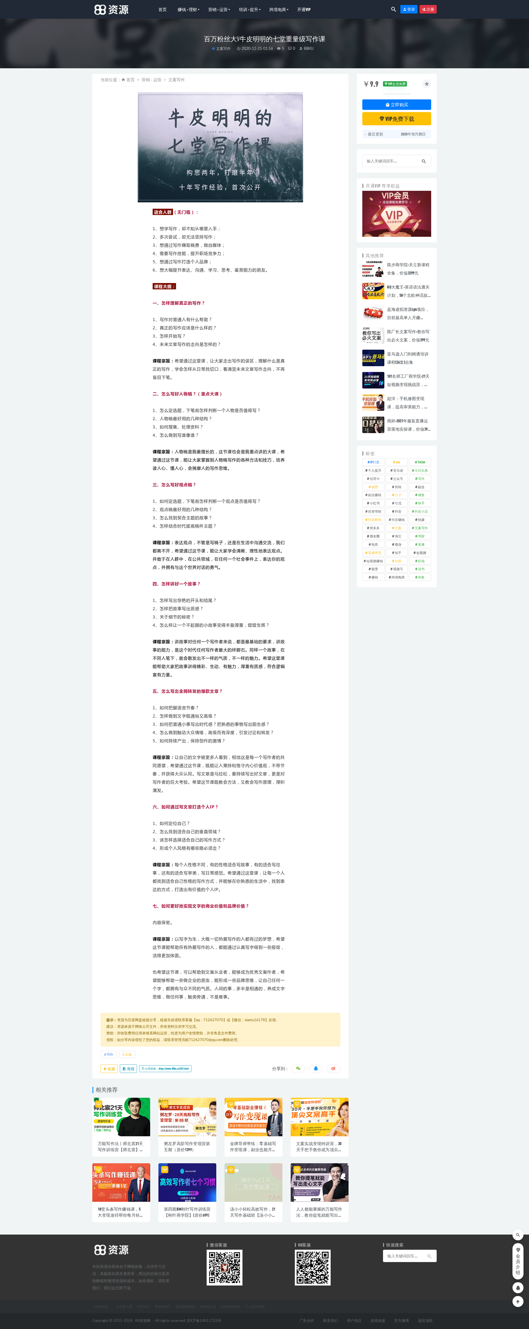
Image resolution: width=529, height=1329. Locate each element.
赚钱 (374, 577)
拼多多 (375, 528)
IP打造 (374, 462)
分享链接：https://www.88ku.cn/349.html (166, 1068)
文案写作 (223, 48)
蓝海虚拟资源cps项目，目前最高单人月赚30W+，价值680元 (408, 317)
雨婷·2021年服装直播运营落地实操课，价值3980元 (409, 429)
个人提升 (374, 470)
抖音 (398, 511)
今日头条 (421, 470)
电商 (374, 544)
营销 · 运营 (218, 9)
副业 (421, 487)
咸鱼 (421, 495)
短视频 (421, 553)
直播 (421, 544)
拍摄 (421, 519)
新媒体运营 (208, 1306)
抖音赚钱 (398, 519)
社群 (398, 561)
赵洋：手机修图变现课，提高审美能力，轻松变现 (407, 406)
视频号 (398, 569)
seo (398, 462)
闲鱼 (421, 577)
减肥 (374, 487)
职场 (421, 561)
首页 (162, 9)
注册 (430, 9)
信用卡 (375, 478)
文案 (128, 1054)
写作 (110, 1054)
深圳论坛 (143, 1306)
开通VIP (304, 9)
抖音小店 (421, 511)
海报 (130, 1068)
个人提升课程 (255, 1306)
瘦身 (398, 544)
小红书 (375, 503)
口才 (398, 495)
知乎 (398, 553)
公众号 (398, 478)
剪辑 (398, 487)
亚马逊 (398, 470)
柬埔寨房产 (163, 1306)
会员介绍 (518, 1264)
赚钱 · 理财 (187, 9)
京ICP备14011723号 (204, 1321)
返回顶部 (425, 1321)
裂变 (374, 569)
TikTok (421, 462)
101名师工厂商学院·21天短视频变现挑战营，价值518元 (408, 384)
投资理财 (374, 511)
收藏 (111, 1068)
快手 (421, 503)
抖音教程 (374, 519)
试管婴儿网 (124, 1306)
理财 (421, 536)
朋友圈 (375, 536)
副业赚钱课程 (185, 1306)
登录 (411, 9)
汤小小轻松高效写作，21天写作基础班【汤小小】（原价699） (253, 1215)
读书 (421, 569)
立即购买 (399, 104)
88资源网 (142, 1321)
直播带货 (374, 553)
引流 (398, 503)
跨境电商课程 (231, 1306)
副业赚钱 (374, 495)
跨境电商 (277, 9)
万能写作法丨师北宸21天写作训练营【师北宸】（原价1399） (120, 1149)
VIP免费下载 (399, 118)
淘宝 (398, 536)
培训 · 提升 (248, 9)
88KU (308, 49)
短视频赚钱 (374, 561)
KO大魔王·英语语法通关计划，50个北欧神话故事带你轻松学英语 (408, 295)
